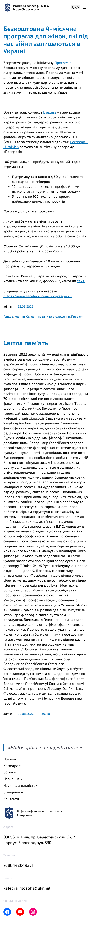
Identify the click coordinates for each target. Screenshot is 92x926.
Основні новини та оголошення (48, 316)
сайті (81, 281)
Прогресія (63, 63)
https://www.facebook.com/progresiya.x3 (37, 296)
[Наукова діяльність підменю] (37, 786)
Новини (19, 316)
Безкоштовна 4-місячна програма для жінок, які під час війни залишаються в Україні (45, 40)
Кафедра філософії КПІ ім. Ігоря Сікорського (31, 7)
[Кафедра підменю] (20, 766)
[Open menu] (85, 7)
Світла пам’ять (25, 342)
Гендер (8, 316)
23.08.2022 (25, 306)
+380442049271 (18, 865)
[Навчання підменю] (22, 779)
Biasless (49, 112)
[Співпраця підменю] (22, 792)
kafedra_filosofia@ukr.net (26, 887)
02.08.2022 (26, 713)
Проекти (77, 316)
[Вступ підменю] (15, 772)
